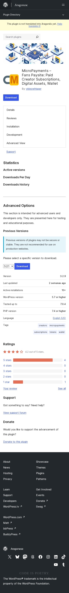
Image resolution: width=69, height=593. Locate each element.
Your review (10, 388)
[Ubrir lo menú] (64, 5)
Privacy (7, 479)
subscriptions (40, 332)
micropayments (57, 325)
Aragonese (17, 548)
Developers (10, 501)
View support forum (14, 412)
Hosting (7, 473)
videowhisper (33, 88)
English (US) (59, 318)
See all (62, 388)
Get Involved (44, 489)
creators (43, 325)
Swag (41, 506)
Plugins (40, 473)
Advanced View (16, 143)
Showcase (42, 461)
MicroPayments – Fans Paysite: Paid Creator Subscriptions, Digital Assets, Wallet (41, 77)
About (6, 461)
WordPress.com (14, 517)
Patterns (41, 479)
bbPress (9, 528)
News (6, 467)
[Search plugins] (37, 37)
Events (40, 495)
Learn (6, 489)
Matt (7, 522)
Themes (41, 467)
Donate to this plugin (15, 441)
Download (11, 97)
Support (11, 151)
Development (14, 134)
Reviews (12, 118)
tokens (53, 332)
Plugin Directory (11, 14)
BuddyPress (12, 534)
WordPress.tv (12, 506)
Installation (13, 126)
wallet (62, 332)
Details (11, 109)
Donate (42, 501)
